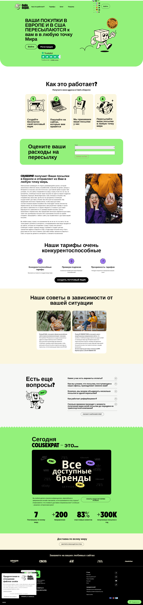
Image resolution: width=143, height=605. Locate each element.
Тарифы (52, 7)
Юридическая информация (93, 589)
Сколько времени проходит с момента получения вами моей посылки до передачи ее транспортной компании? (91, 406)
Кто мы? (88, 574)
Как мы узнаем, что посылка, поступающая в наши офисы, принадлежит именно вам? (90, 384)
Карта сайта (89, 594)
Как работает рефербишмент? (82, 398)
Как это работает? (37, 7)
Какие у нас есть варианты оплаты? (85, 378)
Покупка (71, 7)
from (76, 145)
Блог (61, 7)
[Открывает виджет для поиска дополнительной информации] (134, 602)
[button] (92, 378)
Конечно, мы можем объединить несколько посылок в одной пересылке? (89, 392)
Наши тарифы (90, 578)
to (75, 150)
